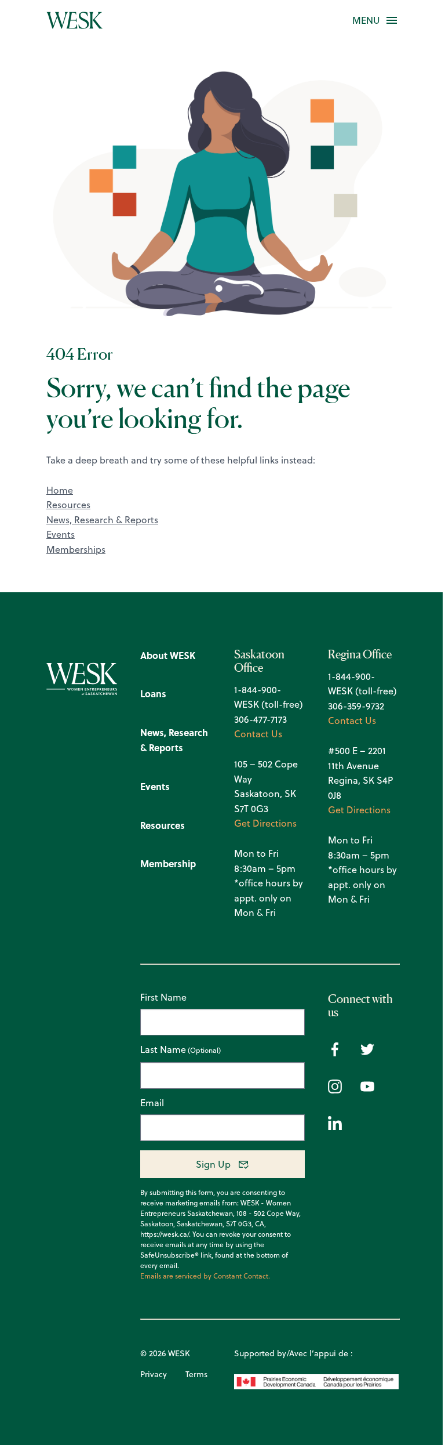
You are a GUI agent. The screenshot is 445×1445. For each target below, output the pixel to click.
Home (59, 490)
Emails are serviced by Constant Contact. (205, 1276)
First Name (163, 997)
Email (152, 1102)
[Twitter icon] (367, 1052)
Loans (153, 693)
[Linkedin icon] (335, 1126)
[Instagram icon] (335, 1090)
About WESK (167, 655)
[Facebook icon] (335, 1052)
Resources (68, 504)
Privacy (153, 1374)
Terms (196, 1374)
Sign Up (213, 1164)
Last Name (163, 1050)
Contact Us (258, 733)
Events (60, 534)
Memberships (75, 549)
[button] (366, 20)
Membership (168, 863)
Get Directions (265, 823)
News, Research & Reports (102, 519)
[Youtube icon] (367, 1090)
